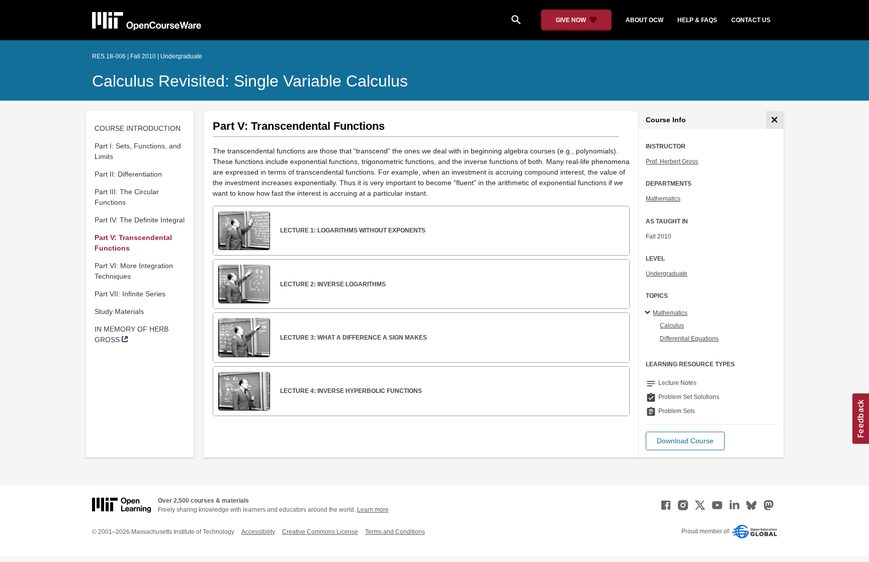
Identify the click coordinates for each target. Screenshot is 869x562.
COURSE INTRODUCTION (138, 128)
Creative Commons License (320, 531)
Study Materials (119, 311)
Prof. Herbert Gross (672, 161)
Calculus (672, 325)
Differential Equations (689, 338)
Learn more (373, 509)
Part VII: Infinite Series (130, 294)
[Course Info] (775, 120)
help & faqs (697, 20)
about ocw (644, 20)
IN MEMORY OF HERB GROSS (131, 334)
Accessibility (258, 531)
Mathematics (663, 198)
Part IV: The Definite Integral (140, 220)
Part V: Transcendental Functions (133, 242)
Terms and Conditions (395, 531)
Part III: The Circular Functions (127, 197)
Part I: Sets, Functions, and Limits (138, 151)
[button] (685, 441)
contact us (750, 20)
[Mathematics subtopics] (649, 312)
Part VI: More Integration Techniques (134, 271)
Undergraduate (666, 273)
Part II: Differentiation (128, 174)
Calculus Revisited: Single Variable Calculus (250, 81)
